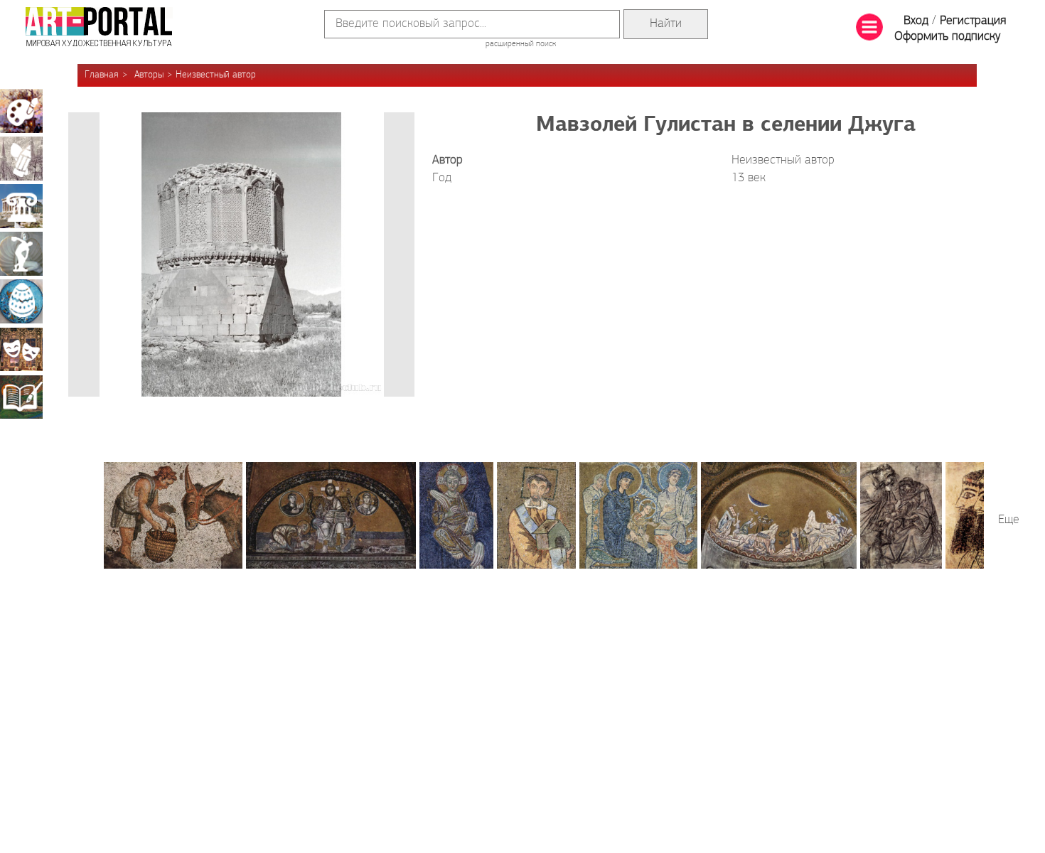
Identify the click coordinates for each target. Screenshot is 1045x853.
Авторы (149, 75)
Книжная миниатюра (21, 397)
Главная (102, 75)
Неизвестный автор (216, 75)
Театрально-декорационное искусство (21, 349)
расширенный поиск (521, 44)
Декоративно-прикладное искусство (21, 301)
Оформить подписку (947, 37)
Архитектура (21, 206)
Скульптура (21, 254)
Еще (1008, 520)
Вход (916, 21)
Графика (21, 158)
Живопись (21, 111)
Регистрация (973, 21)
